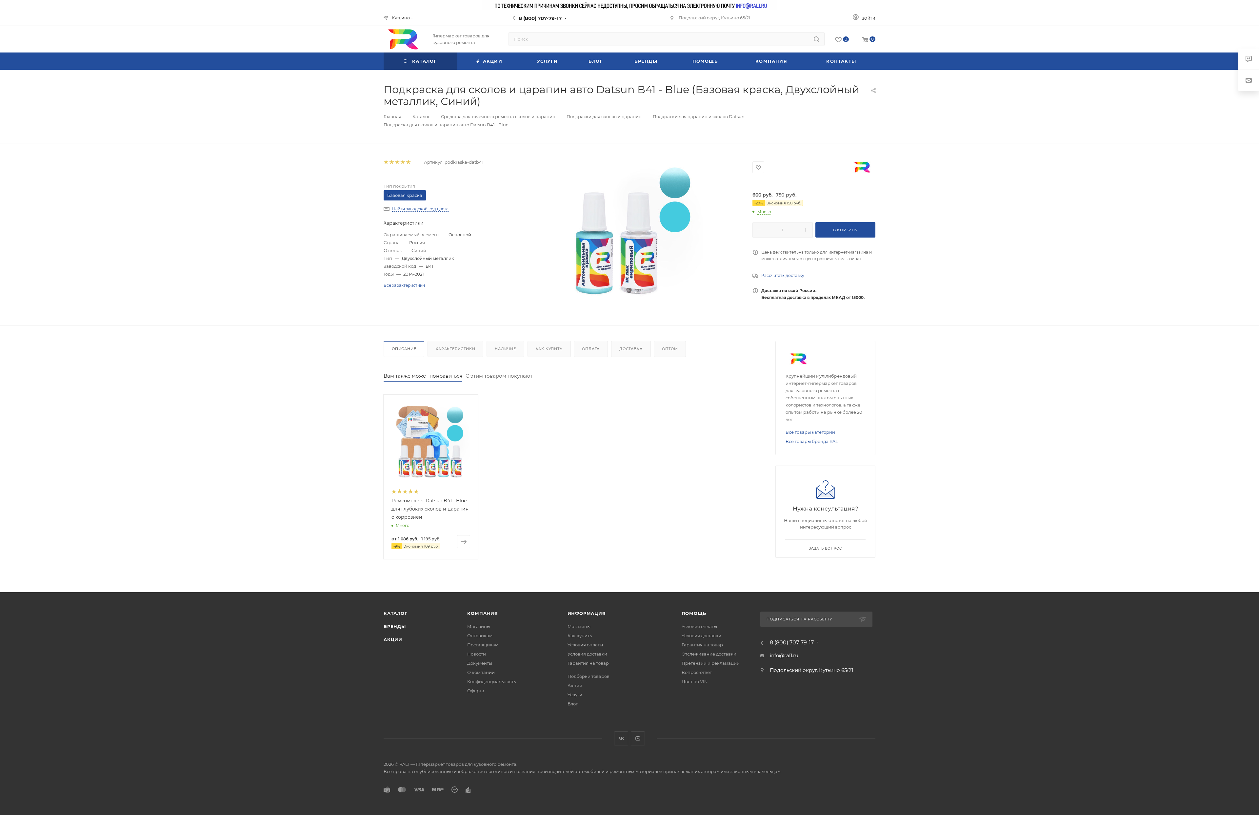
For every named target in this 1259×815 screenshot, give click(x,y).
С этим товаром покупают (499, 376)
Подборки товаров (589, 676)
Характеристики (455, 348)
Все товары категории (810, 432)
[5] (408, 162)
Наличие (505, 348)
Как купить (549, 348)
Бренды (395, 626)
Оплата (591, 348)
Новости (476, 654)
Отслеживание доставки (709, 654)
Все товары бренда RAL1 (813, 441)
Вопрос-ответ (697, 672)
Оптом (670, 348)
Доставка (630, 348)
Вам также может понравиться (423, 376)
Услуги (575, 694)
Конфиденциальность (491, 681)
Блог (573, 703)
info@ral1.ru (784, 655)
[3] (397, 162)
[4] (402, 162)
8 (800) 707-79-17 (540, 18)
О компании (481, 672)
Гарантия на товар (588, 663)
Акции (393, 639)
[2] (391, 162)
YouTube (638, 738)
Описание (404, 348)
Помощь (694, 613)
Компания (482, 613)
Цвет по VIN (695, 681)
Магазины (478, 626)
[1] (386, 162)
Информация (587, 613)
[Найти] (817, 39)
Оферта (475, 690)
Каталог (396, 613)
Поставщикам (482, 644)
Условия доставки (587, 654)
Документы (479, 663)
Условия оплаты (585, 644)
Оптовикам (479, 635)
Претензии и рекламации (711, 663)
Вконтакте (621, 738)
